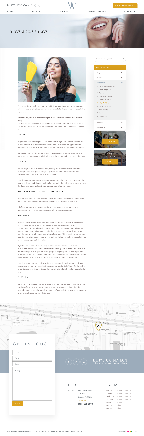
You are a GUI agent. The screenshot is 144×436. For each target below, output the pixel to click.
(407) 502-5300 (18, 5)
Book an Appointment (125, 5)
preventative (101, 127)
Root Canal (102, 113)
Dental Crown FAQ (105, 100)
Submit (18, 404)
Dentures (102, 93)
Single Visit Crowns (105, 106)
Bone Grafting (103, 109)
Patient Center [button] (96, 12)
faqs (98, 73)
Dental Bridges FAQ (105, 90)
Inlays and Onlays (104, 103)
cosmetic (100, 122)
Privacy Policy (70, 431)
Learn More (110, 142)
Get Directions (82, 400)
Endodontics (103, 116)
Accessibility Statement (56, 431)
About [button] (35, 12)
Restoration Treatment (105, 96)
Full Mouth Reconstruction (107, 86)
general (99, 77)
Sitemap (79, 431)
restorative (101, 82)
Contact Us (130, 11)
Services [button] (63, 12)
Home (10, 11)
